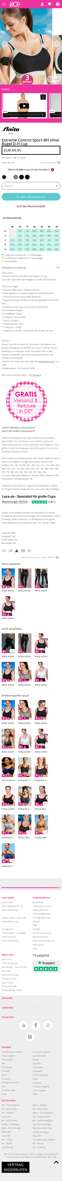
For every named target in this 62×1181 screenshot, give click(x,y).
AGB (35, 948)
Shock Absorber (41, 1074)
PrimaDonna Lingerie (12, 1051)
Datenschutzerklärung (44, 940)
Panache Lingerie (41, 1051)
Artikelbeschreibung (14, 267)
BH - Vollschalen (10, 1120)
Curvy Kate (38, 1067)
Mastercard (36, 1002)
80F (34, 240)
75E (27, 235)
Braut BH (37, 1135)
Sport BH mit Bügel (42, 1124)
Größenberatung (48, 162)
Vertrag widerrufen (42, 917)
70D (20, 231)
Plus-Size (6, 1116)
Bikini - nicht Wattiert (43, 1112)
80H (34, 249)
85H (42, 249)
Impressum (38, 944)
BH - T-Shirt (7, 1139)
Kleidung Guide (9, 986)
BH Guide (6, 970)
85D (42, 231)
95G (57, 244)
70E (19, 235)
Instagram (47, 1025)
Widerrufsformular (42, 913)
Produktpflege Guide (12, 990)
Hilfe (35, 925)
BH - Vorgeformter (41, 1116)
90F (49, 240)
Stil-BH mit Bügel (41, 1132)
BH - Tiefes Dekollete (43, 1120)
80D (34, 231)
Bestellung (38, 902)
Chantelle (37, 1071)
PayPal (24, 1002)
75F (27, 240)
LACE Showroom (10, 963)
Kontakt (36, 929)
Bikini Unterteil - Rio (42, 1128)
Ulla (3, 1086)
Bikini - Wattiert (40, 1105)
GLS (33, 1011)
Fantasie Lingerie (41, 1086)
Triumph (6, 1071)
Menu (4, 4)
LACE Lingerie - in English (14, 932)
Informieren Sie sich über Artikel (37, 557)
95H (56, 249)
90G (49, 244)
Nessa (36, 1059)
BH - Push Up (39, 1147)
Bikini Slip (6, 1131)
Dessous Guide (9, 978)
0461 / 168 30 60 (18, 917)
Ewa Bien (37, 1063)
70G (20, 244)
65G (12, 244)
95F (56, 240)
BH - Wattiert (8, 1112)
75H (27, 249)
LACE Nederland (10, 940)
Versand (37, 374)
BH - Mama (7, 1143)
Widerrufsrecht (40, 909)
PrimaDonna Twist (10, 1082)
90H (49, 249)
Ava (3, 1063)
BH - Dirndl (38, 1143)
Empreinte (7, 1067)
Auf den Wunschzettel (31, 206)
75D (27, 231)
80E (34, 235)
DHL (29, 1011)
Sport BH (6, 1135)
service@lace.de (10, 921)
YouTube (23, 1025)
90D (49, 231)
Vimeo (11, 1025)
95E (56, 235)
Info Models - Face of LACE (14, 967)
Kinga (35, 1078)
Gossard (37, 1082)
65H (12, 249)
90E (49, 235)
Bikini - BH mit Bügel (11, 1128)
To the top (56, 1162)
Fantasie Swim (8, 1090)
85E (41, 235)
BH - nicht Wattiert (10, 1105)
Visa (29, 1002)
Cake (35, 1094)
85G (42, 244)
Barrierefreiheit (40, 936)
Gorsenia (6, 1078)
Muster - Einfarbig (10, 1124)
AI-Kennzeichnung (42, 932)
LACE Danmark (9, 936)
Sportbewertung (47, 361)
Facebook (35, 1025)
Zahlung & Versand (42, 906)
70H (20, 249)
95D (56, 231)
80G (35, 244)
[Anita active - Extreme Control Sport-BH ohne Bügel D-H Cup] (26, 45)
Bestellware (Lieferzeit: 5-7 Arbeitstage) (24, 258)
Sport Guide (8, 982)
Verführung (7, 1147)
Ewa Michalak (39, 1055)
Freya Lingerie (8, 1055)
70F (19, 240)
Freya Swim (7, 1059)
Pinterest (29, 1036)
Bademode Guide (10, 974)
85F (41, 240)
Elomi (4, 1074)
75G (27, 244)
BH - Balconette (9, 1108)
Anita (4, 1094)
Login (42, 4)
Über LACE (7, 959)
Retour (36, 921)
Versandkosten (50, 1154)
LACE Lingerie (39, 1090)
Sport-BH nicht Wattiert (44, 1139)
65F (12, 240)
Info (54, 1157)
